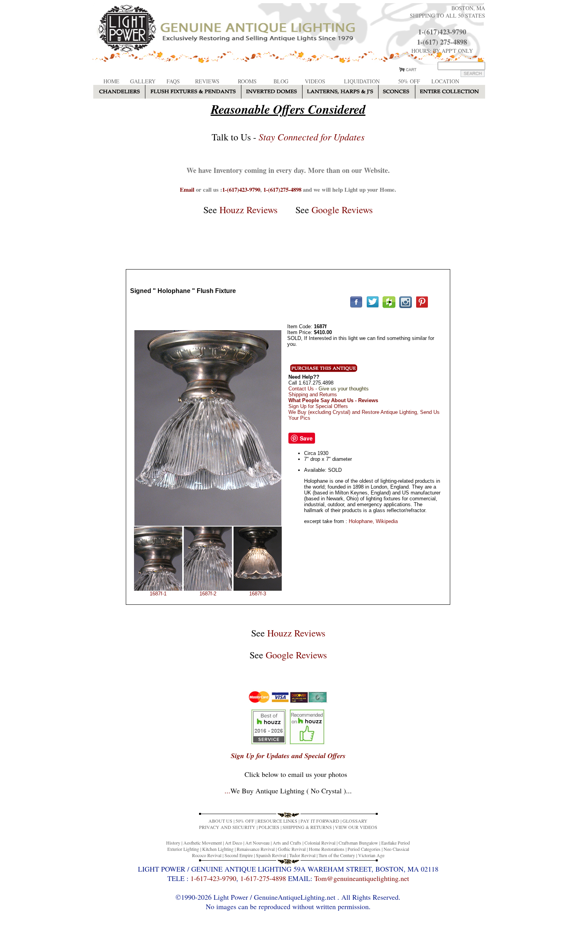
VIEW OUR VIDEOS (356, 827)
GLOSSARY (355, 821)
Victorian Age (371, 855)
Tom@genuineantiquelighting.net (361, 878)
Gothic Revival (292, 849)
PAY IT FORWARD (320, 821)
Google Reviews (342, 209)
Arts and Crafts (287, 843)
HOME (111, 81)
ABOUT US (220, 821)
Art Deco (233, 843)
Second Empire (239, 855)
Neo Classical (396, 849)
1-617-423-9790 (213, 878)
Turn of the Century (337, 855)
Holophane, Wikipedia (373, 521)
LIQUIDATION (362, 81)
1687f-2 (207, 594)
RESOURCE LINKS (277, 821)
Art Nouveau (257, 843)
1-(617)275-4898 (282, 189)
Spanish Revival (271, 855)
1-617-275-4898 (263, 878)
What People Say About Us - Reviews (333, 400)
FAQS (173, 81)
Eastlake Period (395, 843)
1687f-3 (257, 594)
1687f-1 (158, 594)
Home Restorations (326, 849)
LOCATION (445, 81)
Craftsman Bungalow (358, 843)
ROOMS (247, 81)
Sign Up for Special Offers (318, 406)
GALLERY (143, 81)
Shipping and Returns (312, 394)
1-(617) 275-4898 (442, 42)
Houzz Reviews (248, 209)
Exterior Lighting (183, 849)
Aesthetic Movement (202, 843)
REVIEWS (207, 81)
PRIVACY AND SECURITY (227, 827)
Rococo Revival (206, 855)
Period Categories (364, 849)
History (173, 843)
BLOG (281, 81)
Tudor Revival (302, 855)
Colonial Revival (319, 843)
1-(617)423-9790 (442, 32)
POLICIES (269, 827)
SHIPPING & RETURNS (307, 827)
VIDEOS (315, 81)
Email (187, 189)
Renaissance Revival (256, 849)
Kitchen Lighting (218, 849)
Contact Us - (328, 389)
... (288, 790)
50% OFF (409, 81)
